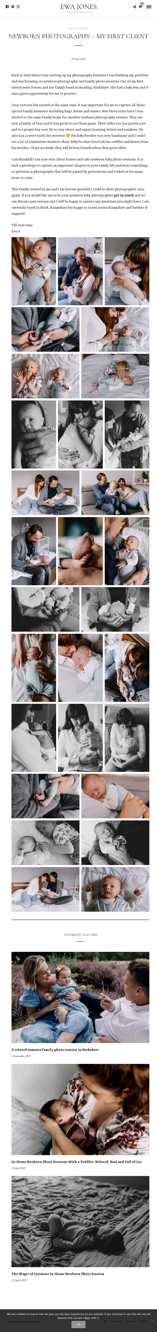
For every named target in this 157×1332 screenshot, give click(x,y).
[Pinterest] (12, 6)
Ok (78, 1324)
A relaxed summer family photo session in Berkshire (55, 1050)
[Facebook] (7, 6)
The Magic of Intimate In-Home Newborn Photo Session (57, 1274)
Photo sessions (78, 28)
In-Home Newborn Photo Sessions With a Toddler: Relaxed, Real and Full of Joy (76, 1162)
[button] (33, 271)
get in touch (124, 195)
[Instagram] (18, 6)
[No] (152, 1321)
